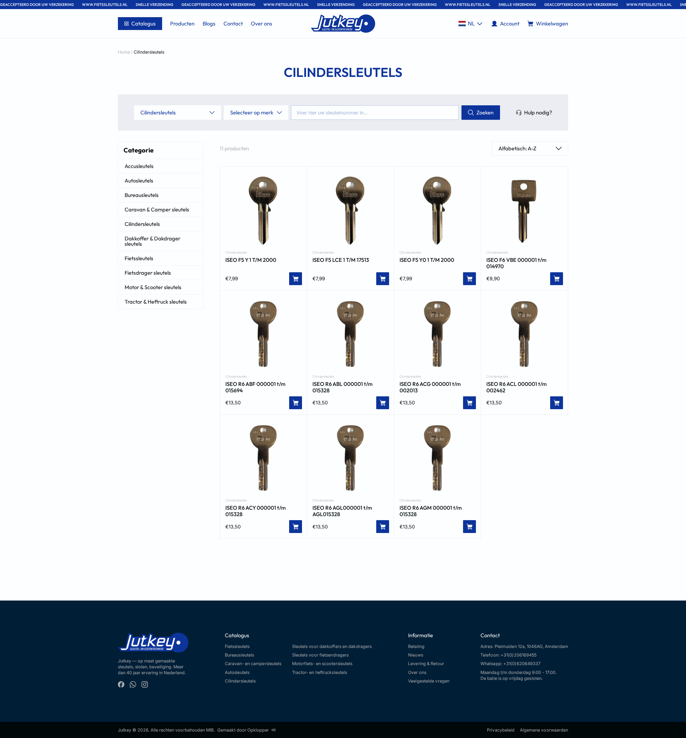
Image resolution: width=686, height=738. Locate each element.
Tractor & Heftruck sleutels (156, 301)
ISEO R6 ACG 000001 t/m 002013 (430, 387)
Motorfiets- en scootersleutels (322, 663)
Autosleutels (139, 180)
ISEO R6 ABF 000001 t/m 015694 (255, 387)
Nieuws (415, 655)
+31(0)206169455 (519, 655)
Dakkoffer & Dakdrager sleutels (152, 241)
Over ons (261, 23)
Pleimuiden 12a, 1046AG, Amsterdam (531, 646)
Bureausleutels (142, 195)
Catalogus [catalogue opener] (143, 23)
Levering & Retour (426, 663)
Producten (182, 23)
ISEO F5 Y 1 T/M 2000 (250, 260)
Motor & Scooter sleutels (153, 287)
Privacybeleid (500, 730)
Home (124, 52)
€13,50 (233, 402)
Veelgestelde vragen (428, 681)
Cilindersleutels (142, 224)
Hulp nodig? (538, 112)
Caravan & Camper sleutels (157, 209)
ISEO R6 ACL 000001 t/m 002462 (516, 387)
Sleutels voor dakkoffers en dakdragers (332, 646)
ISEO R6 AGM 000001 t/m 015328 (431, 511)
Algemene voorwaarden (544, 730)
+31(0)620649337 (522, 663)
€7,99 (231, 278)
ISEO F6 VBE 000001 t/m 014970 (516, 263)
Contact (233, 23)
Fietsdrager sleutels (148, 272)
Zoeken (485, 112)
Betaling (416, 646)
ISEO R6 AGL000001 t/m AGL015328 (342, 511)
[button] (470, 23)
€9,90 (493, 278)
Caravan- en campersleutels (253, 663)
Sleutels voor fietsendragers (320, 655)
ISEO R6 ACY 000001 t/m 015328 (255, 511)
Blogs (209, 23)
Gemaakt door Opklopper (243, 730)
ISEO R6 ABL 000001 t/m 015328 (342, 387)
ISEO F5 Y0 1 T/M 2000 (427, 260)
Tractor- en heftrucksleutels (319, 672)
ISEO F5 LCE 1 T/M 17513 (340, 260)
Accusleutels (139, 166)
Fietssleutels (139, 258)
